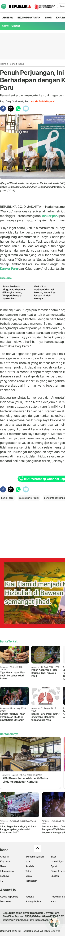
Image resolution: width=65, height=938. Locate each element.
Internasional (7, 871)
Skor (53, 856)
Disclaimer (5, 901)
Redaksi (29, 896)
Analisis (29, 866)
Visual (28, 875)
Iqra (27, 861)
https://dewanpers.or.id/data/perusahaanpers (28, 919)
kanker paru (50, 216)
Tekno (12, 63)
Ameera (4, 856)
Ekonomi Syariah (29, 17)
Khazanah (5, 861)
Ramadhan (31, 880)
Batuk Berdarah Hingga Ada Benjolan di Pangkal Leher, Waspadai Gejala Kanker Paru (14, 292)
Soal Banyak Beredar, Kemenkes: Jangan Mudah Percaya (44, 292)
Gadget (15, 25)
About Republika (9, 896)
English (55, 875)
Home (3, 63)
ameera (7, 17)
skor (48, 17)
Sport (54, 866)
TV (1, 880)
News (3, 866)
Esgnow (4, 875)
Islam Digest (57, 861)
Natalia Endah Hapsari (43, 101)
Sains (5, 25)
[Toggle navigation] (3, 6)
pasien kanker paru (29, 497)
